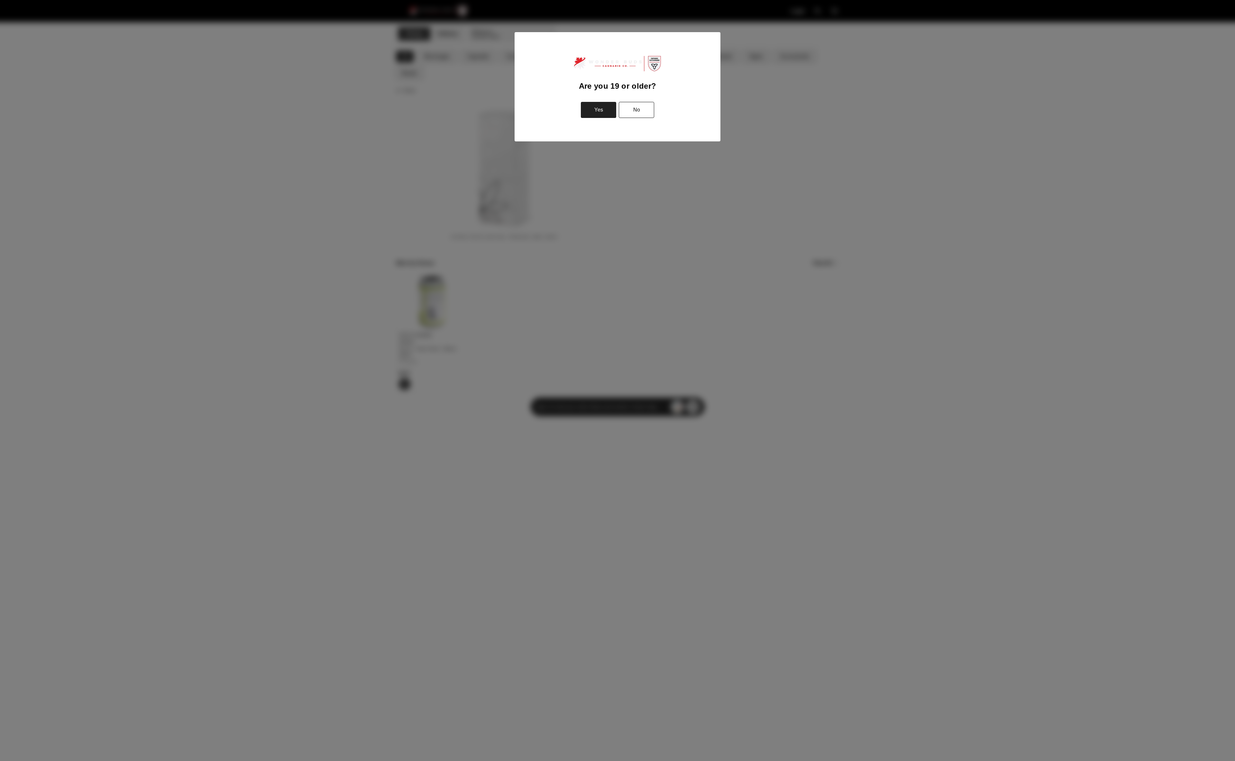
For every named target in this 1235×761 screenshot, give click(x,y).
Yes (598, 109)
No (636, 109)
